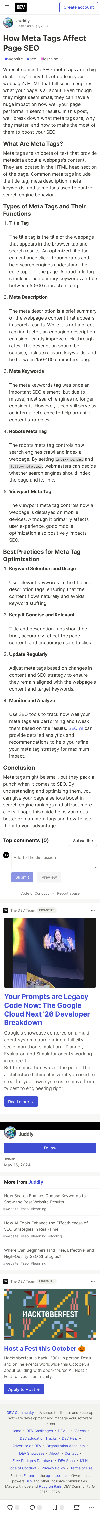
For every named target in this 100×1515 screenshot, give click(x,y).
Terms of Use (81, 1468)
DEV (28, 1481)
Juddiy (23, 20)
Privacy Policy (53, 1468)
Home (16, 1431)
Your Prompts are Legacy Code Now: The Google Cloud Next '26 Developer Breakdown (47, 1009)
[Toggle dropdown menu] (93, 910)
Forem (29, 1475)
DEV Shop (66, 1460)
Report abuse (68, 893)
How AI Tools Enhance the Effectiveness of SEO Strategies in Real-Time (45, 1229)
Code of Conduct (34, 893)
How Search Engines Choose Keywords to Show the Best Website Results (44, 1202)
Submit (22, 877)
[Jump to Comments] (35, 1507)
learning (49, 58)
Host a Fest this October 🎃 (45, 1348)
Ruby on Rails (50, 1486)
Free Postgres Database (33, 1460)
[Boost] (77, 1507)
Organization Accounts (65, 1446)
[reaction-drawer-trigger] (13, 1507)
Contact (71, 1453)
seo (31, 58)
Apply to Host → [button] (24, 1389)
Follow (50, 1147)
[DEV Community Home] (20, 7)
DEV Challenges (39, 1431)
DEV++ (63, 1431)
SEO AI (75, 728)
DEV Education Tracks (38, 1438)
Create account (79, 7)
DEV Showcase (31, 1453)
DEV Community (20, 1412)
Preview (49, 877)
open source (56, 1475)
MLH (84, 1460)
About (54, 1453)
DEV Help (69, 1438)
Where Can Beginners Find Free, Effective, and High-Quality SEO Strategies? (48, 1256)
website (14, 58)
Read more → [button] (21, 1101)
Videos (80, 1431)
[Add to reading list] (57, 1507)
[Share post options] (91, 1507)
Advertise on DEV (26, 1446)
